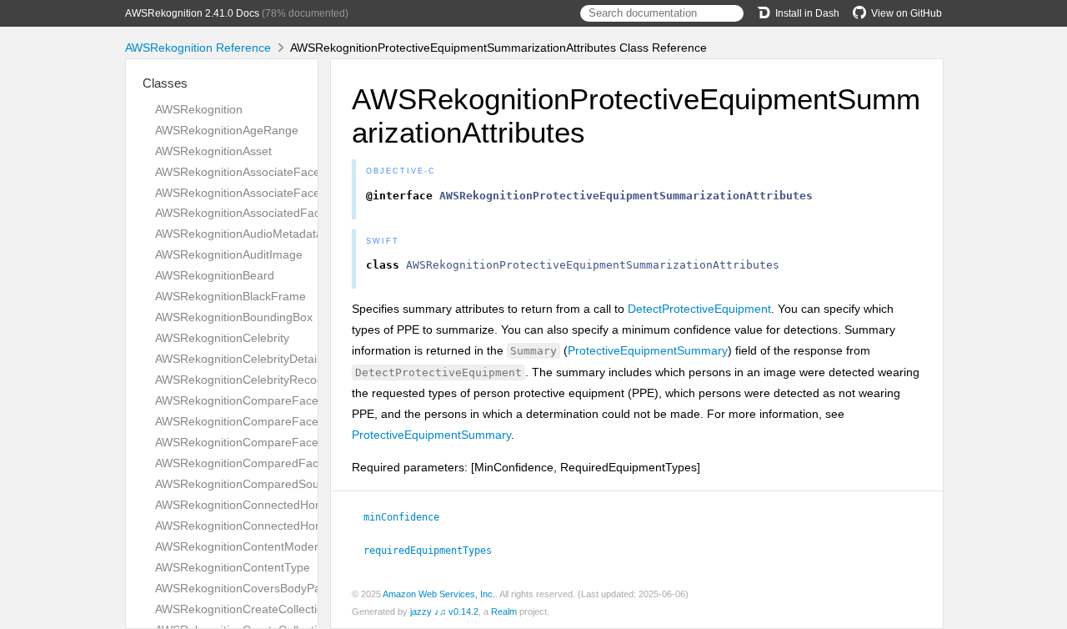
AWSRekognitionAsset (213, 151)
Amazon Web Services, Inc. (439, 594)
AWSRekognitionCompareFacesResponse (266, 442)
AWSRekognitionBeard (214, 275)
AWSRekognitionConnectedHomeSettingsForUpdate (293, 525)
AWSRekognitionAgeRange (226, 130)
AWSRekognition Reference (198, 47)
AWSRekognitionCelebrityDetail (237, 358)
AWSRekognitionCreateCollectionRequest (264, 609)
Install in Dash (807, 13)
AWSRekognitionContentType (232, 567)
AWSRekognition (199, 109)
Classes (165, 83)
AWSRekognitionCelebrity (222, 338)
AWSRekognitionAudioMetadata (239, 233)
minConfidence (408, 517)
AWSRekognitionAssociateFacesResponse (267, 192)
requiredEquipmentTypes (435, 550)
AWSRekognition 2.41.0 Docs (192, 13)
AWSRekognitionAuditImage (229, 254)
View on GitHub (906, 13)
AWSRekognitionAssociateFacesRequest (262, 172)
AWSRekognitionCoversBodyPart (241, 588)
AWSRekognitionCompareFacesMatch (256, 400)
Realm (504, 611)
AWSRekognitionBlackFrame (230, 296)
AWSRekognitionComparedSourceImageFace (275, 484)
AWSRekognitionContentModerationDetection (274, 546)
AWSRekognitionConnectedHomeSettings (264, 504)
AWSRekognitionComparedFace (240, 463)
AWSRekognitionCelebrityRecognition (253, 379)
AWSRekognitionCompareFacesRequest (261, 421)
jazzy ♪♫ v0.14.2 (444, 611)
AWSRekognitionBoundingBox (234, 317)
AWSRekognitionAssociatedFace (241, 212)
